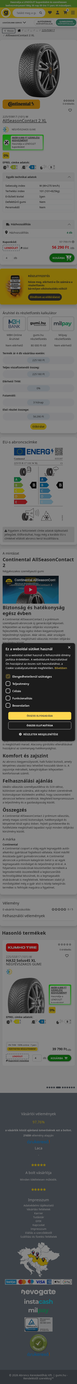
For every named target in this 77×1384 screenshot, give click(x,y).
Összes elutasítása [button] (40, 725)
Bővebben (61, 668)
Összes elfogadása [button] (40, 715)
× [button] (69, 647)
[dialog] (38, 692)
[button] (38, 734)
